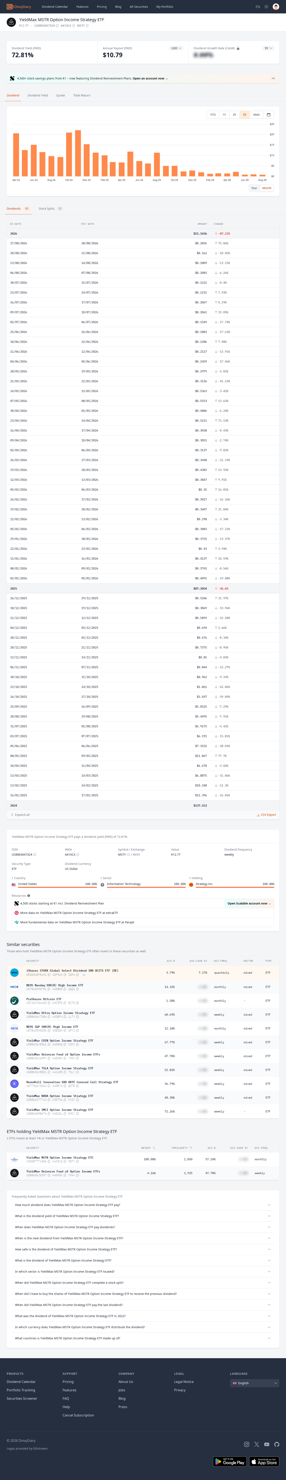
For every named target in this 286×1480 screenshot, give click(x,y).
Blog (122, 1398)
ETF (268, 973)
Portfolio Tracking (21, 1390)
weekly (219, 1014)
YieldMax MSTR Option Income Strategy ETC (59, 1157)
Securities (139, 7)
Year (254, 188)
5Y (244, 115)
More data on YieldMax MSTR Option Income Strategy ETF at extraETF (69, 913)
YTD (213, 115)
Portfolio (164, 7)
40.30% (170, 1097)
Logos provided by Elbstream (27, 1448)
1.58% (170, 1001)
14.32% (170, 987)
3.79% (170, 973)
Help (66, 1407)
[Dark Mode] (266, 6)
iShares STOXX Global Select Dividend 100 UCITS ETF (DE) (72, 970)
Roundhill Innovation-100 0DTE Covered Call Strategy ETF (72, 1082)
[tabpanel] (143, 151)
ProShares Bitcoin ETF (44, 999)
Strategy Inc (204, 884)
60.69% (170, 1014)
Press (123, 1407)
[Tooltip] (28, 895)
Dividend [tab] (13, 95)
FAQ (66, 1398)
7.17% (203, 973)
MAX (256, 115)
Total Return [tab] (81, 95)
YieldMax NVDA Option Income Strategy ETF (59, 1095)
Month (267, 188)
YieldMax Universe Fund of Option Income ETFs (63, 1054)
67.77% (170, 1042)
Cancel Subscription (78, 1415)
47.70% (170, 1056)
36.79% (170, 1084)
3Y (234, 115)
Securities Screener (22, 1398)
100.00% (150, 1159)
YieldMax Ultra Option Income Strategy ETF (60, 1012)
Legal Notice (184, 1381)
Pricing (102, 7)
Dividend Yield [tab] (38, 95)
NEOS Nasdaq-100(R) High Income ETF (54, 985)
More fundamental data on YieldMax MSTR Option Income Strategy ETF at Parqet (77, 922)
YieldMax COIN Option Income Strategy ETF (59, 1040)
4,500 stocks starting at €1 (62, 903)
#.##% (203, 55)
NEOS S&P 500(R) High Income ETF (52, 1026)
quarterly (221, 973)
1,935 (188, 1173)
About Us (126, 1381)
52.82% (170, 1070)
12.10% (170, 1028)
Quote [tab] (60, 95)
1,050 (188, 1159)
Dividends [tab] (17, 209)
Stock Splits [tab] (50, 209)
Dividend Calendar (55, 7)
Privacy (180, 1390)
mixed (248, 973)
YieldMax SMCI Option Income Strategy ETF (59, 1109)
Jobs (122, 1390)
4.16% (151, 1173)
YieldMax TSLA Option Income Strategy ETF (59, 1068)
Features (82, 7)
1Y (224, 115)
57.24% (210, 1159)
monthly (220, 987)
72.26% (170, 1111)
